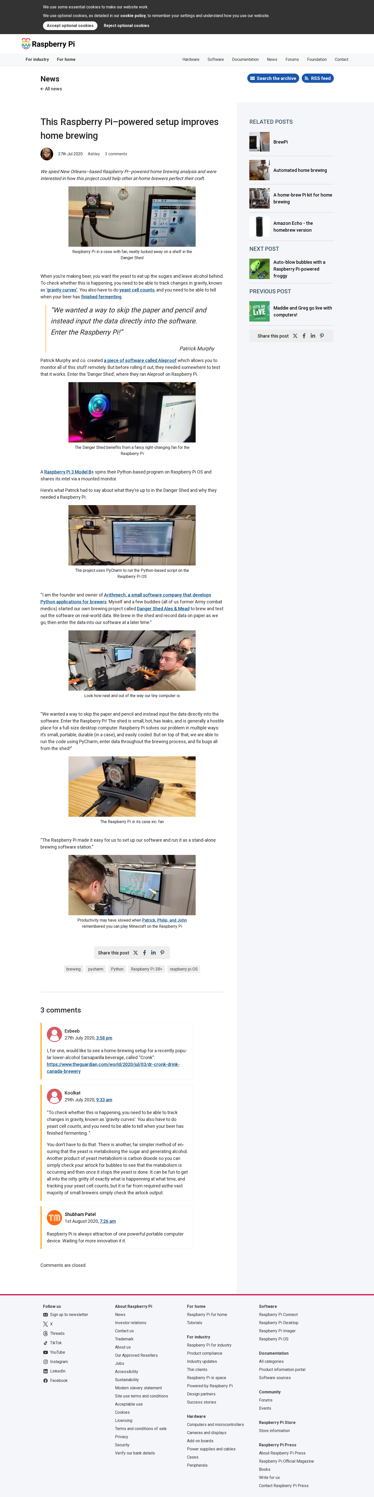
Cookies (122, 1412)
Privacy (121, 1436)
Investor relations (130, 1322)
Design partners (201, 1394)
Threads (57, 1333)
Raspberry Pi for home (207, 1314)
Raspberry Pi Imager (277, 1330)
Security (122, 1445)
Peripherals (197, 1465)
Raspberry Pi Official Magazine (286, 1461)
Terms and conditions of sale (141, 1428)
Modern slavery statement (138, 1387)
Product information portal (282, 1369)
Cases (192, 1457)
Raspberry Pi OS (274, 1339)
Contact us (124, 1330)
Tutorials (194, 1322)
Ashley (94, 153)
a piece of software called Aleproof (140, 360)
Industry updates (202, 1361)
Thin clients (197, 1369)
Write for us (269, 1477)
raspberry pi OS (184, 969)
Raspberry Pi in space (206, 1377)
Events (265, 1408)
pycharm (95, 969)
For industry (37, 59)
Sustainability (127, 1379)
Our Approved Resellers (136, 1355)
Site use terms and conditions (141, 1396)
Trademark (124, 1339)
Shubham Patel (80, 1214)
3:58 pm (104, 1038)
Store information (274, 1430)
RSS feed (321, 78)
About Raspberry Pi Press (282, 1453)
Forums (292, 59)
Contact (341, 59)
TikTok (56, 1342)
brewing (73, 969)
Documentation (245, 59)
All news (53, 88)
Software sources (275, 1377)
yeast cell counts (136, 290)
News (272, 59)
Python (117, 969)
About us (123, 1347)
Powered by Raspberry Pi (210, 1385)
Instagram (59, 1361)
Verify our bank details (135, 1453)
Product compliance (204, 1353)
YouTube (57, 1352)
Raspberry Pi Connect (278, 1314)
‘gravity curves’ (61, 290)
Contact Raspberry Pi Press (284, 1485)
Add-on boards (200, 1440)
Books (264, 1469)
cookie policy (133, 15)
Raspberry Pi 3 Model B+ (69, 472)
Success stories (201, 1402)
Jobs (119, 1363)
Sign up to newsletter (69, 1314)
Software (216, 59)
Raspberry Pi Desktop (278, 1322)
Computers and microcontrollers (215, 1424)
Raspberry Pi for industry (209, 1345)
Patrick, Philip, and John (164, 920)
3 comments (116, 153)
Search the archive (276, 78)
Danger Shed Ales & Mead (163, 608)
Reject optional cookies (126, 25)
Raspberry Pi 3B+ (146, 969)
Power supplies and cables (211, 1449)
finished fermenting (101, 296)
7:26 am (108, 1221)
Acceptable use (129, 1404)
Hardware (190, 59)
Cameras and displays (206, 1432)
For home (66, 59)
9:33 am (104, 1099)
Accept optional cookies (70, 25)
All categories (271, 1361)
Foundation (317, 59)
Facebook (59, 1380)
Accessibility (126, 1371)
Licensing (123, 1420)
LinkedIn (57, 1371)
